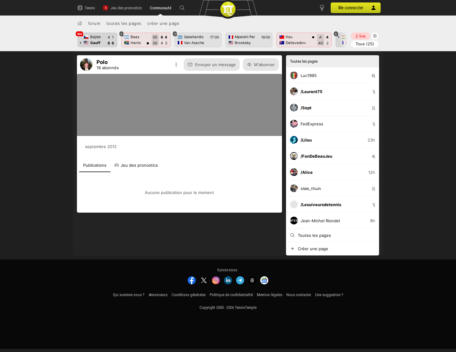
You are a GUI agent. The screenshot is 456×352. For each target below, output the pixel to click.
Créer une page (163, 23)
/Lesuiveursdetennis (321, 204)
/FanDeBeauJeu (316, 156)
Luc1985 (309, 75)
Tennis (90, 8)
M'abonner (264, 64)
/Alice (307, 172)
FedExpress (312, 123)
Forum (94, 23)
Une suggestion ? (329, 294)
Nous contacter (298, 294)
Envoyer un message (215, 64)
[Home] (80, 23)
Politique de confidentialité (231, 294)
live (360, 36)
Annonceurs (158, 294)
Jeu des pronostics (125, 8)
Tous (364, 43)
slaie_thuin (311, 188)
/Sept (306, 107)
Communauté (160, 8)
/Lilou (306, 140)
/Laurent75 (311, 91)
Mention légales (269, 294)
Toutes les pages (123, 23)
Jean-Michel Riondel (320, 220)
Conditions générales (189, 294)
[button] (182, 8)
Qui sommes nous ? (129, 294)
